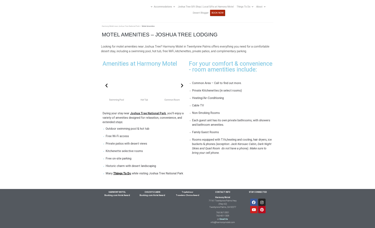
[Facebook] (254, 202)
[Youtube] (254, 209)
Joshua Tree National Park (148, 113)
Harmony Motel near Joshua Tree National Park (121, 26)
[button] (106, 85)
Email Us (224, 219)
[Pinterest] (262, 209)
